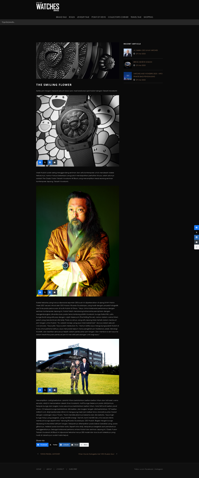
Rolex (72, 17)
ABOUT (49, 469)
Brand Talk (61, 17)
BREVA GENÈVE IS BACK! (142, 62)
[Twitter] (196, 232)
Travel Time (136, 17)
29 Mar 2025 (141, 54)
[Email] (196, 242)
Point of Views (99, 17)
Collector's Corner (118, 17)
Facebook (149, 469)
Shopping (148, 17)
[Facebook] (196, 227)
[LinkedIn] (196, 237)
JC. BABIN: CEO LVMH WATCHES (145, 50)
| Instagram (158, 469)
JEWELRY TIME (83, 17)
